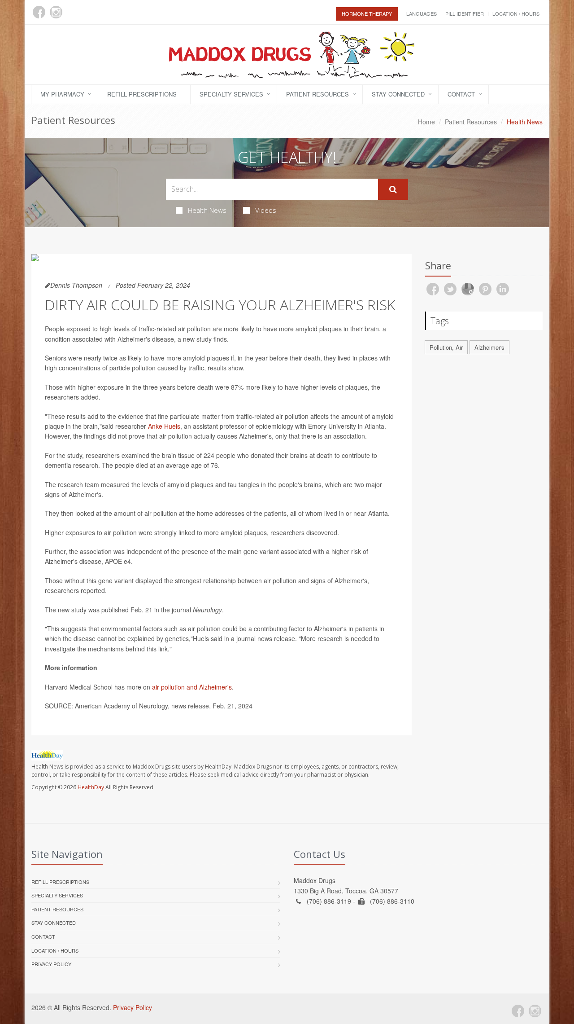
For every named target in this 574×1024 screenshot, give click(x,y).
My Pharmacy (62, 94)
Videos (265, 210)
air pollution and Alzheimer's (192, 686)
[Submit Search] (393, 189)
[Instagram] (56, 12)
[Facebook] (39, 12)
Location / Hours (515, 13)
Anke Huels (164, 426)
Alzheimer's (489, 347)
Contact (461, 94)
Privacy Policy (51, 963)
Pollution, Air (446, 347)
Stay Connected (398, 94)
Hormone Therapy (367, 13)
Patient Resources (317, 94)
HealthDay (91, 787)
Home (426, 121)
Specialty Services (231, 94)
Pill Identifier (464, 13)
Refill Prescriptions (142, 94)
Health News (207, 210)
